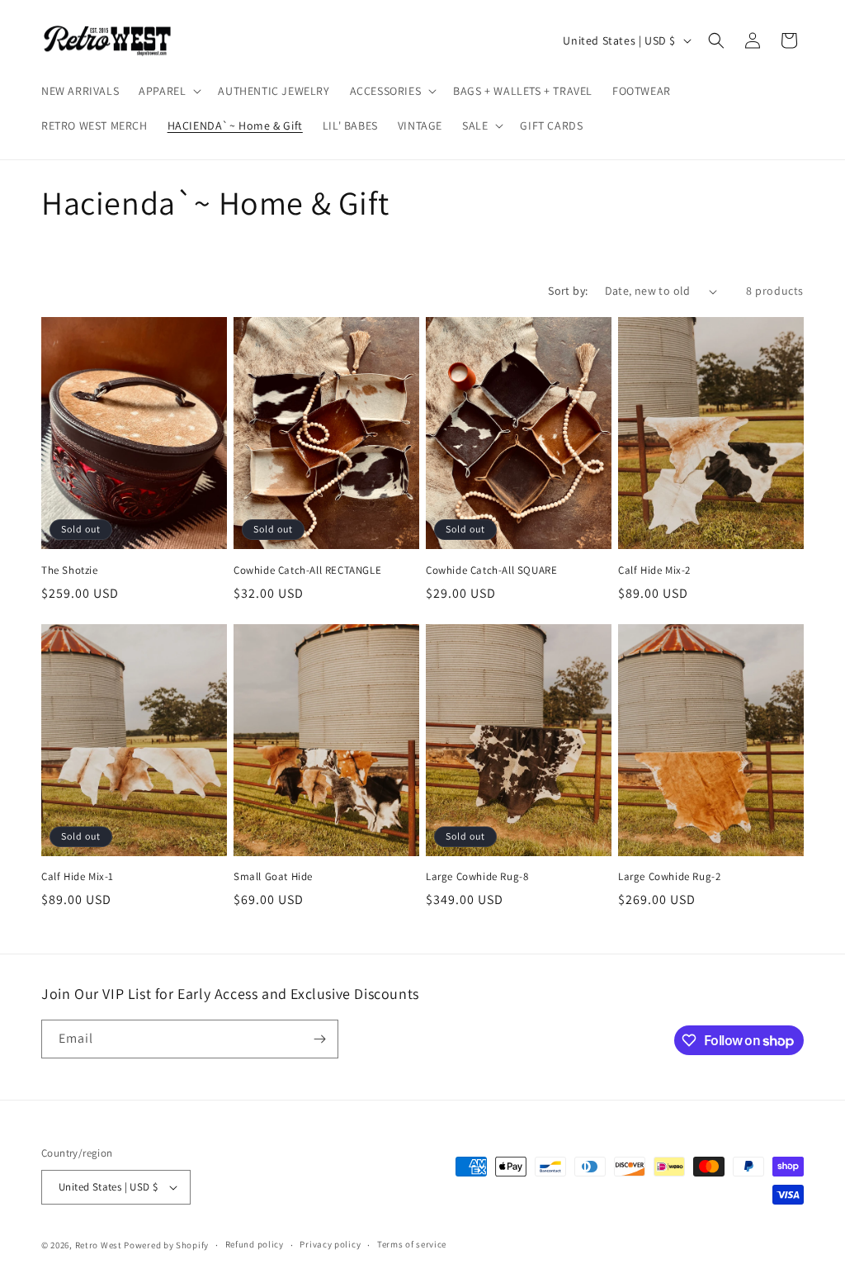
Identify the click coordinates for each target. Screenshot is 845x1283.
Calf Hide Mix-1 (77, 876)
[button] (168, 90)
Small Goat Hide (273, 876)
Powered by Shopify (166, 1245)
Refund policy (254, 1244)
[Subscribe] (319, 1039)
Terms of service (411, 1244)
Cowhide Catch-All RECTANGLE (307, 570)
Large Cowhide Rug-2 (669, 876)
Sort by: (568, 290)
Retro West (98, 1245)
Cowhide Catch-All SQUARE (491, 570)
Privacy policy (330, 1244)
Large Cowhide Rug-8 (477, 876)
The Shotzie (69, 570)
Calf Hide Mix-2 (654, 570)
